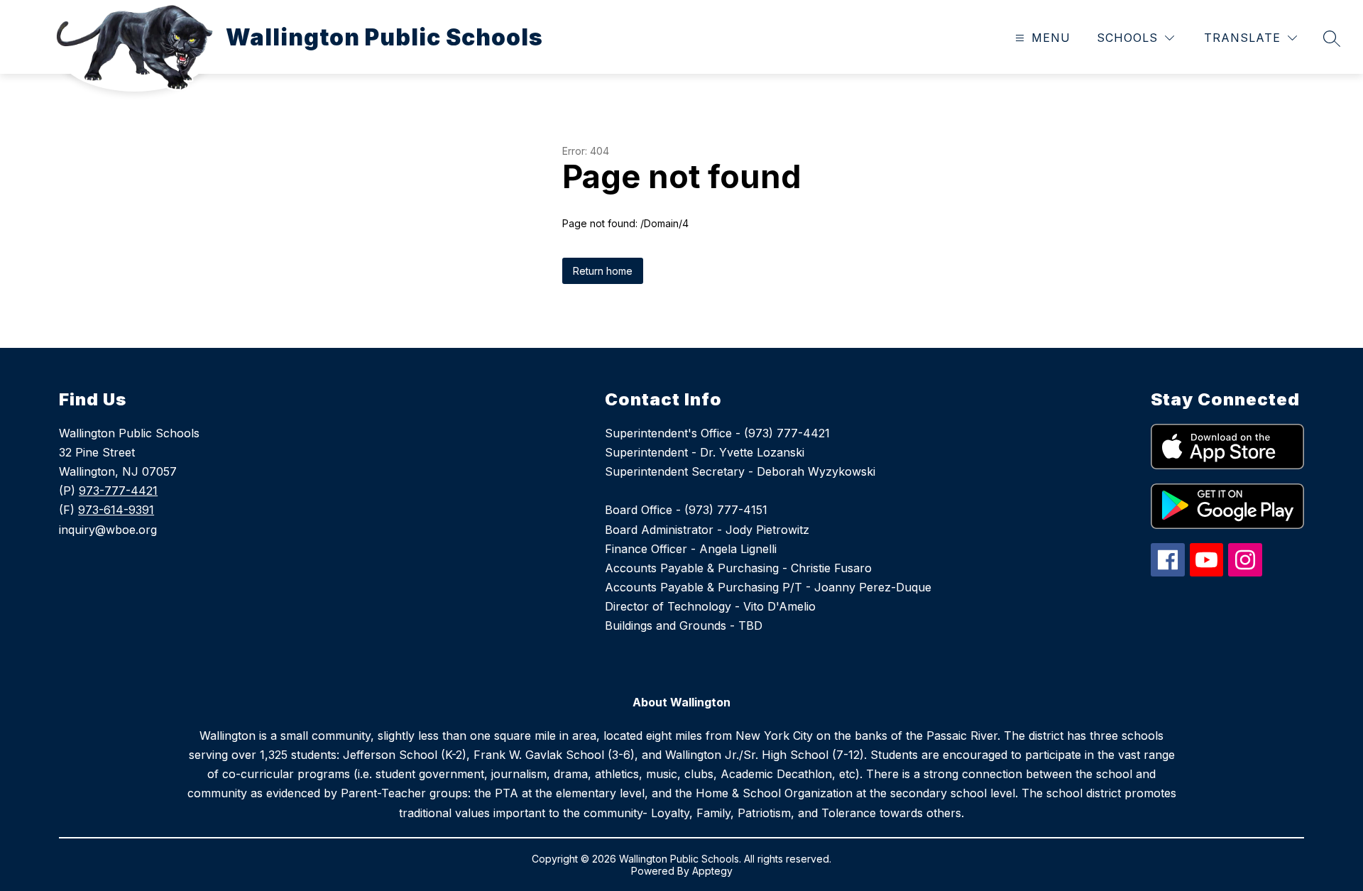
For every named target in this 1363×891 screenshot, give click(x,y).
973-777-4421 (118, 490)
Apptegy (712, 871)
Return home (603, 271)
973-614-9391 (116, 510)
